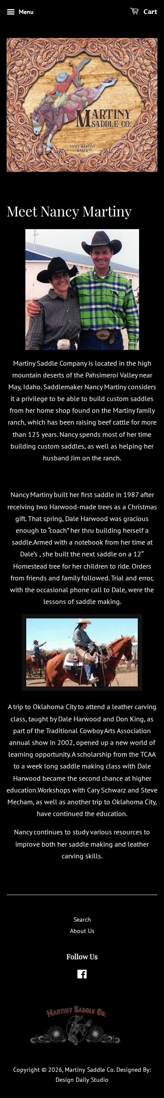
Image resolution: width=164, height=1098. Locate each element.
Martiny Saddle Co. (90, 1070)
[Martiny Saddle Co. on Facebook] (82, 976)
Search (82, 919)
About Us (82, 931)
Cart (149, 12)
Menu (25, 12)
